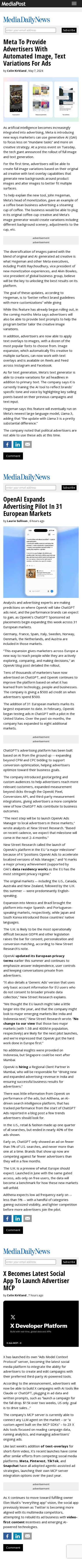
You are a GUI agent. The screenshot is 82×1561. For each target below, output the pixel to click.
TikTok (53, 1461)
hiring (23, 1067)
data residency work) (30, 869)
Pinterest (37, 1461)
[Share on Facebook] (7, 444)
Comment (13, 456)
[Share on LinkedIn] (17, 444)
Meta (23, 1461)
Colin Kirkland (16, 71)
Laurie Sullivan (17, 521)
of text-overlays (54, 1446)
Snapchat (11, 1465)
